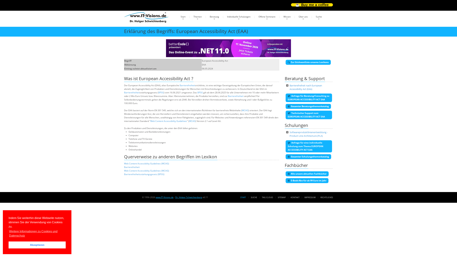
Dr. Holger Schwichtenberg (188, 197)
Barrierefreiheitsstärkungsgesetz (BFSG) (144, 174)
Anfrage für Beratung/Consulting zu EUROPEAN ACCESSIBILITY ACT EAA (308, 97)
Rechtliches (326, 197)
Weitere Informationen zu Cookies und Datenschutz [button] (33, 233)
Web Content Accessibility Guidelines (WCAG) (146, 163)
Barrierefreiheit (187, 85)
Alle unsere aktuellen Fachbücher (309, 173)
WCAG (245, 110)
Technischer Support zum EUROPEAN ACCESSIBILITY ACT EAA (306, 115)
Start (183, 16)
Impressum (310, 197)
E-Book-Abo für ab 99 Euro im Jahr (308, 180)
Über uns (303, 16)
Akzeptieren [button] (37, 244)
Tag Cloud (267, 197)
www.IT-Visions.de (165, 197)
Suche (319, 16)
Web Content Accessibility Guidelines (168, 121)
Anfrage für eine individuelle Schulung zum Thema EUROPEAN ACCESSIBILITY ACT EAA (305, 146)
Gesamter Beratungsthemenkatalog (310, 106)
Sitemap (282, 197)
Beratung (214, 16)
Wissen (287, 16)
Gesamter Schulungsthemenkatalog (310, 156)
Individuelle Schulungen (238, 16)
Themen (198, 16)
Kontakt (295, 197)
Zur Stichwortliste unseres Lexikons (310, 62)
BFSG (161, 92)
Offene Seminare (266, 16)
